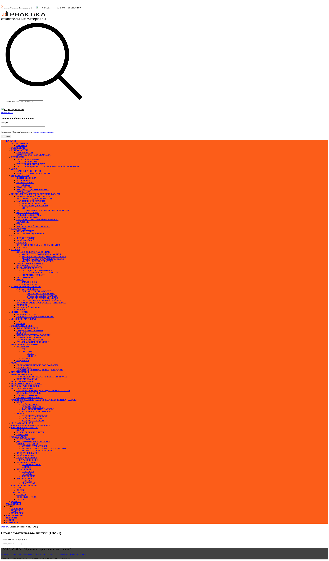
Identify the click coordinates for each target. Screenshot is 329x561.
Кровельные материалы (26, 287)
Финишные (28, 476)
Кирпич (20, 430)
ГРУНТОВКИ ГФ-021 (26, 162)
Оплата (15, 511)
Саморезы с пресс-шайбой (32, 342)
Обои (14, 363)
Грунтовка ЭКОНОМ (28, 159)
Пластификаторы (22, 381)
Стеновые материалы (24, 428)
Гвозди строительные (29, 330)
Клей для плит (25, 455)
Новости (11, 518)
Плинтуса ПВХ (25, 182)
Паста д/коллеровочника (37, 270)
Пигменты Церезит (33, 275)
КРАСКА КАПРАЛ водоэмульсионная (43, 259)
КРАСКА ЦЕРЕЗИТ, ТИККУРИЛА (38, 261)
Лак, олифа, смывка (28, 266)
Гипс (19, 488)
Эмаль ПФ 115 (29, 282)
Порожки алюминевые (25, 386)
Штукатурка (24, 478)
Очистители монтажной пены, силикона (41, 377)
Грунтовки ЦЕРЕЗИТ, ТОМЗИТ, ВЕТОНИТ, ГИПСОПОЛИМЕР (47, 166)
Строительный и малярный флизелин (39, 370)
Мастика (21, 247)
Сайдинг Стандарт (33, 418)
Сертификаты (14, 515)
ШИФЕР (20, 310)
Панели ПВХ (23, 180)
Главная (4, 527)
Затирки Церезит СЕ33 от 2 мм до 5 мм (44, 448)
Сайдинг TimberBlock (35, 416)
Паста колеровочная (29, 268)
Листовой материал (23, 319)
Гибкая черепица (27, 289)
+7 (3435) (14, 109)
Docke (20, 402)
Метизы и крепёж (22, 326)
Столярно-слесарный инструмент (37, 219)
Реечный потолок (27, 395)
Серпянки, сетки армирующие (35, 317)
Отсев (20, 490)
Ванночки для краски (35, 206)
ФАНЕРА (20, 323)
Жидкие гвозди (25, 238)
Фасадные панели (33, 421)
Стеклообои (23, 367)
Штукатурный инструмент (33, 226)
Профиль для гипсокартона (33, 155)
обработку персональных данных (43, 132)
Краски (15, 250)
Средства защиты (27, 217)
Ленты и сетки (20, 312)
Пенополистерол (26, 497)
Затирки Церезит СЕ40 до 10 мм (39, 451)
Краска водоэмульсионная (33, 252)
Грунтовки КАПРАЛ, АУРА (30, 164)
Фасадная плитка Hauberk (38, 409)
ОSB (18, 321)
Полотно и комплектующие (33, 173)
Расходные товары (27, 213)
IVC (23, 349)
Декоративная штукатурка (33, 441)
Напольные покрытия (24, 344)
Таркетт (26, 358)
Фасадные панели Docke (37, 411)
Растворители (25, 277)
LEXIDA (26, 185)
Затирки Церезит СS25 (34, 446)
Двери (14, 169)
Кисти (25, 208)
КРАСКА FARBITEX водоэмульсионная (44, 256)
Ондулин (21, 305)
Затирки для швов (27, 444)
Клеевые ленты (26, 314)
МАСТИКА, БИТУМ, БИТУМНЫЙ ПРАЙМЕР (38, 300)
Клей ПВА (21, 243)
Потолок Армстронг (23, 388)
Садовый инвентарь (28, 215)
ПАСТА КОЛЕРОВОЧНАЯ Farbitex (40, 273)
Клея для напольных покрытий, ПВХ (38, 245)
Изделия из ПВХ (20, 176)
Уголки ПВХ (23, 192)
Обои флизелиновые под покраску (37, 365)
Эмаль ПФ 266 (29, 284)
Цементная (28, 483)
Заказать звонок (7, 113)
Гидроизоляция (25, 439)
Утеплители (18, 492)
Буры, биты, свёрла (28, 328)
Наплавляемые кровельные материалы (41, 303)
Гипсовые (28, 471)
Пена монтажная (21, 374)
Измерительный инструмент (34, 196)
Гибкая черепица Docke (36, 291)
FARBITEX (21, 145)
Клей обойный (25, 240)
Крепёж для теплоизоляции (33, 335)
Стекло (20, 499)
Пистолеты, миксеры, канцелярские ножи (42, 210)
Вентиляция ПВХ (26, 178)
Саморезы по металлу (30, 340)
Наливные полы (26, 462)
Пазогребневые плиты (30, 432)
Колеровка (18, 513)
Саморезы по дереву (28, 337)
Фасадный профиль (28, 307)
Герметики (18, 148)
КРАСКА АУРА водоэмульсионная (41, 254)
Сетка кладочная (22, 423)
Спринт (31, 356)
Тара (19, 224)
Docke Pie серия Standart (42, 298)
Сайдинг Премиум (33, 407)
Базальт (21, 495)
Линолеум (22, 347)
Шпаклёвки (23, 469)
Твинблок (22, 434)
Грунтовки (17, 157)
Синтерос (27, 351)
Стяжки (26, 467)
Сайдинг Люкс (30, 404)
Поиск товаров (12, 102)
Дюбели (21, 333)
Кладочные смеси (27, 453)
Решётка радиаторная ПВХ (32, 189)
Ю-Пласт (21, 414)
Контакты (12, 522)
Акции (10, 520)
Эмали (20, 280)
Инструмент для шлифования (34, 199)
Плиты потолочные (28, 393)
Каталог (11, 141)
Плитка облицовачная (30, 233)
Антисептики (19, 143)
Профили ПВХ (24, 187)
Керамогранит (20, 229)
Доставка (17, 508)
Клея (14, 236)
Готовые (27, 474)
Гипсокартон (19, 150)
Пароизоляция (20, 372)
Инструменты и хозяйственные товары (35, 194)
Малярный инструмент (30, 201)
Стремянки (23, 222)
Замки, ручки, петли (28, 171)
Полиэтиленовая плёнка (26, 384)
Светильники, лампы (29, 397)
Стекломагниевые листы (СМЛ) (30, 425)
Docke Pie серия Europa (41, 293)
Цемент (16, 502)
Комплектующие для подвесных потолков (43, 391)
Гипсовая (27, 481)
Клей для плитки (26, 458)
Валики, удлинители (34, 203)
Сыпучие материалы (24, 485)
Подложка (22, 360)
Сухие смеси (19, 437)
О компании (13, 504)
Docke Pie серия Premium (42, 296)
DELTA (30, 354)
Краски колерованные (30, 263)
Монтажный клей (27, 460)
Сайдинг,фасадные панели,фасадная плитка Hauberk (44, 400)
